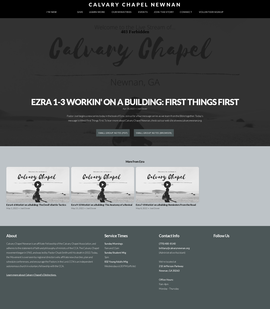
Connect (186, 12)
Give (80, 12)
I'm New (52, 12)
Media (67, 12)
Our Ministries (122, 12)
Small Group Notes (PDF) (113, 132)
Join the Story (164, 12)
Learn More (97, 12)
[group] (37, 189)
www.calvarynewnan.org (188, 120)
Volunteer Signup (211, 12)
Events (143, 12)
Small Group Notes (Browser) (154, 132)
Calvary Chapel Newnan (135, 4)
